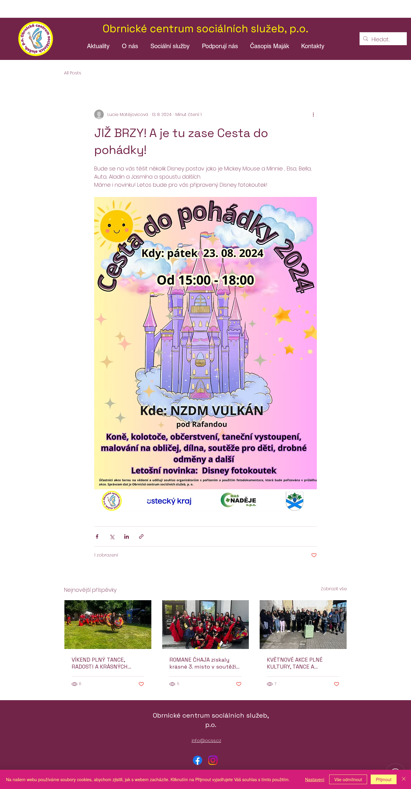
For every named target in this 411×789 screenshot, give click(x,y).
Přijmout (383, 779)
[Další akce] (313, 114)
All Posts (72, 73)
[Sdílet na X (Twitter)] (112, 536)
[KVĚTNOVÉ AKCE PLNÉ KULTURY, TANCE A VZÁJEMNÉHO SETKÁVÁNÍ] (303, 624)
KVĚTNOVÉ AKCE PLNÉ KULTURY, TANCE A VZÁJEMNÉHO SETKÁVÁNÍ (299, 663)
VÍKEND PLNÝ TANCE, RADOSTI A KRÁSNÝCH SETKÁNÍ (100, 663)
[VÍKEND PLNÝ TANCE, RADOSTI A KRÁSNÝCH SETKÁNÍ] (107, 624)
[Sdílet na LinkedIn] (126, 536)
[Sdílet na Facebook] (97, 536)
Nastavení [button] (314, 779)
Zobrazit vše (334, 589)
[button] (130, 46)
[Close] (403, 779)
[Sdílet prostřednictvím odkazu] (141, 536)
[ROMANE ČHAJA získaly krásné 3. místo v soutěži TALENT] (205, 624)
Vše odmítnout (348, 779)
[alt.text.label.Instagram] (213, 760)
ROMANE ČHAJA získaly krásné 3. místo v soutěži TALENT (202, 663)
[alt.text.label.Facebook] (197, 760)
